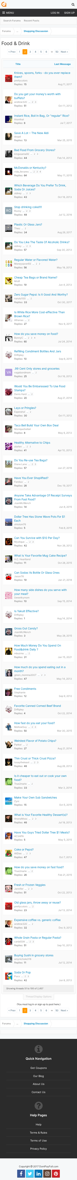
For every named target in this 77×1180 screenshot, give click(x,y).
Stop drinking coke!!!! (28, 207)
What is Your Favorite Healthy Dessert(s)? (41, 814)
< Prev (12, 51)
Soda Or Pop (22, 972)
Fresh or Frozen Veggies (29, 884)
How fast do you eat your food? (34, 723)
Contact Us (38, 1092)
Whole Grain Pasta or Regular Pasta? (37, 937)
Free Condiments (25, 688)
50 (56, 51)
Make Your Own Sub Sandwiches (35, 797)
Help (38, 1124)
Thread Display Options (39, 996)
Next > (64, 51)
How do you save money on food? (36, 333)
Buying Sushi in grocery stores (33, 955)
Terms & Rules (38, 1132)
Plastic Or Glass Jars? (28, 224)
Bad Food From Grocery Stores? (34, 150)
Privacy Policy (38, 1148)
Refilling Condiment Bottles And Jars (37, 351)
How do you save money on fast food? (39, 867)
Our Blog (38, 1076)
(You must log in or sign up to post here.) (38, 1004)
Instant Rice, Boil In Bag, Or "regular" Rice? (41, 115)
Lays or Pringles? (25, 407)
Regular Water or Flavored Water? (35, 259)
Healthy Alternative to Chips (32, 442)
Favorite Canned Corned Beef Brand (37, 705)
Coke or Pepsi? (24, 849)
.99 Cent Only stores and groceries (36, 368)
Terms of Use (38, 1140)
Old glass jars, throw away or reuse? (37, 902)
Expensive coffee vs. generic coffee (37, 920)
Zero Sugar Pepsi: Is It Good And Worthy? (41, 294)
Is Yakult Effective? (26, 611)
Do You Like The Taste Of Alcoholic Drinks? (41, 242)
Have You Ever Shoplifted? (31, 478)
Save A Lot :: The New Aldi (31, 133)
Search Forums (12, 20)
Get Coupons (38, 1067)
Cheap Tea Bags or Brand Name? (35, 277)
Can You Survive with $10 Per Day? (37, 537)
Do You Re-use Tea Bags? (30, 460)
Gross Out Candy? (26, 628)
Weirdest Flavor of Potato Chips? (35, 740)
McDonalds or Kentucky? (30, 167)
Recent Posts (31, 20)
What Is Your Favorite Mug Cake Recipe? (40, 555)
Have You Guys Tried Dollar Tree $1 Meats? (42, 832)
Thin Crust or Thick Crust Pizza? (35, 758)
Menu (10, 12)
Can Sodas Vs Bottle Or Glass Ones (36, 572)
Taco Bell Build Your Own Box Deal (36, 425)
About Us (38, 1084)
